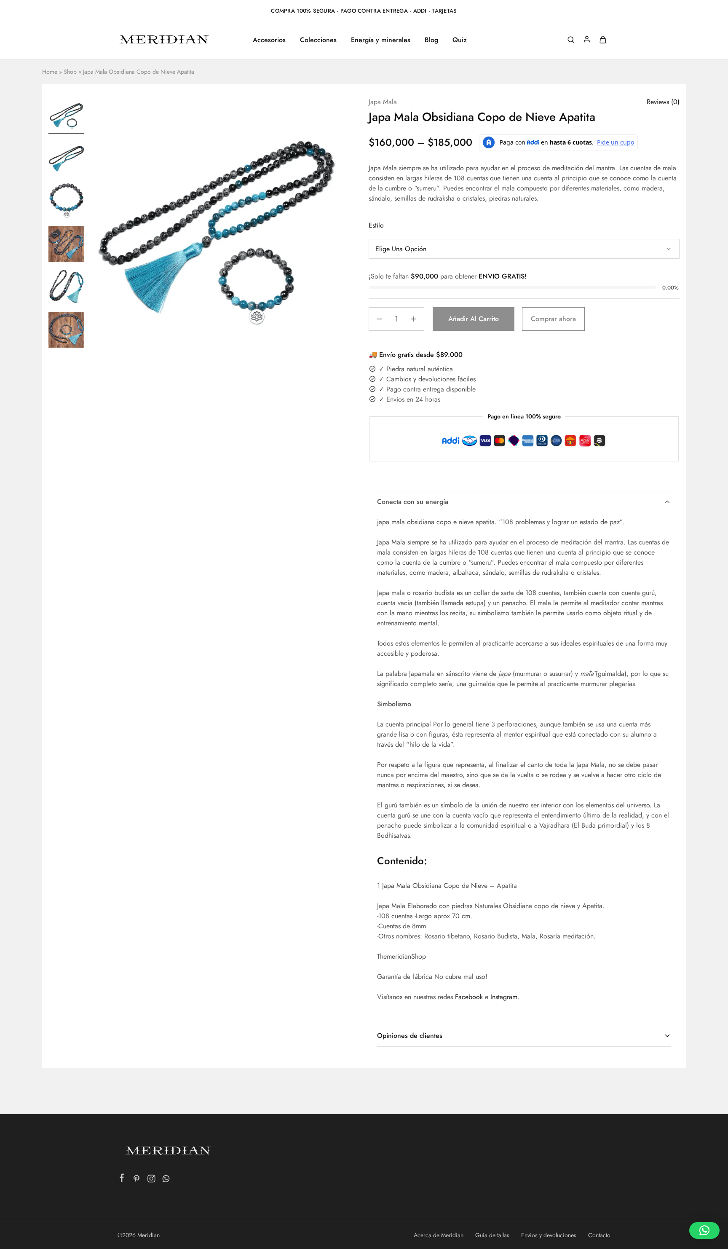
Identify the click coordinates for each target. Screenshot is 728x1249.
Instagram (503, 997)
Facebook (469, 997)
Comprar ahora (553, 319)
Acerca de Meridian (438, 1235)
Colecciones (318, 40)
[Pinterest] (136, 1180)
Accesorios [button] (269, 40)
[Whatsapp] (166, 1180)
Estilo (376, 225)
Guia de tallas (492, 1235)
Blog (431, 40)
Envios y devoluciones (548, 1235)
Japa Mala (383, 102)
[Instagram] (151, 1180)
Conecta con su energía (412, 502)
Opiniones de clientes (409, 1035)
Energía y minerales (380, 40)
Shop (70, 71)
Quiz (459, 40)
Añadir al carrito (473, 319)
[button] (66, 345)
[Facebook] (122, 1179)
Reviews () (663, 102)
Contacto (599, 1235)
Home (49, 71)
